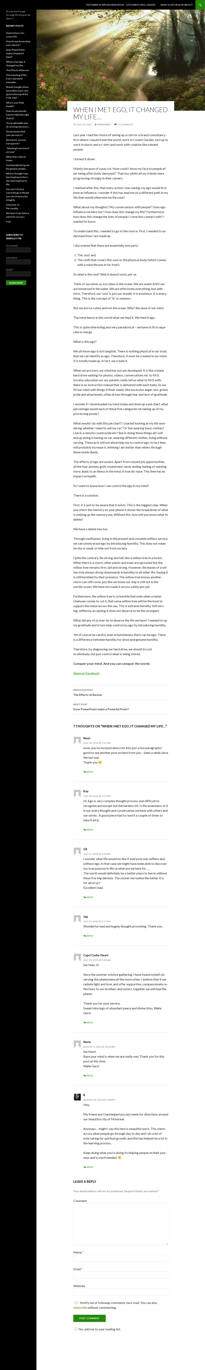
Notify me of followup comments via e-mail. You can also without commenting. (115, 1305)
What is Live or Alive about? (177, 4)
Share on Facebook (86, 673)
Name (78, 1252)
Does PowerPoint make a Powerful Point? (101, 707)
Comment (80, 1201)
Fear (8, 221)
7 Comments (125, 124)
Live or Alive (16, 5)
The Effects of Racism (87, 692)
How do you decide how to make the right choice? (17, 115)
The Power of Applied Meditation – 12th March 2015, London (120, 4)
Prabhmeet (104, 124)
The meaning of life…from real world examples (17, 78)
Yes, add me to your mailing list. (99, 1329)
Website (79, 1286)
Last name (11, 257)
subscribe (80, 1307)
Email (78, 1269)
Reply (90, 771)
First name (12, 245)
